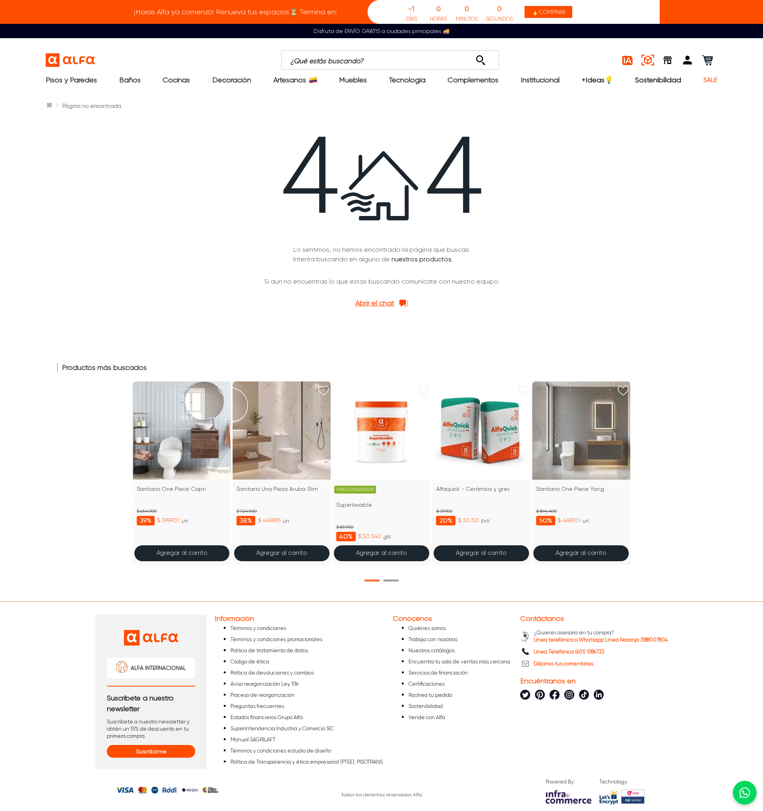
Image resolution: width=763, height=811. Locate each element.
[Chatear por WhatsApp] (745, 793)
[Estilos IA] (628, 60)
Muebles (353, 80)
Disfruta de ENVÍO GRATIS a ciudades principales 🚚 (381, 31)
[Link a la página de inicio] (50, 105)
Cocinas (176, 80)
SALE (710, 80)
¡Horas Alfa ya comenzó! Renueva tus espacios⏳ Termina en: (235, 12)
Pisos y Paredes (71, 80)
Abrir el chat (374, 303)
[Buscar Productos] (480, 58)
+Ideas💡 (597, 80)
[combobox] (390, 60)
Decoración (231, 80)
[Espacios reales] (648, 60)
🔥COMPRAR (548, 12)
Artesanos (289, 80)
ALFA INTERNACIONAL (158, 668)
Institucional (540, 80)
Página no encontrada (91, 106)
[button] (687, 60)
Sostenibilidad (658, 80)
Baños (130, 80)
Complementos (472, 80)
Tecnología (407, 80)
